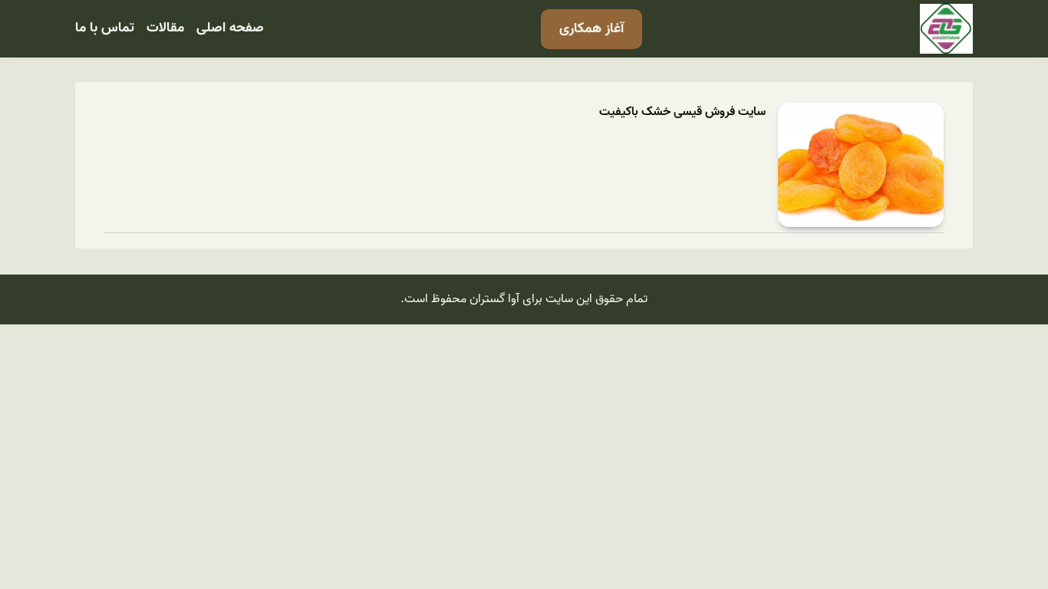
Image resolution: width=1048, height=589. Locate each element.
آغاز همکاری (591, 29)
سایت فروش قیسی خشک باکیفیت (682, 112)
